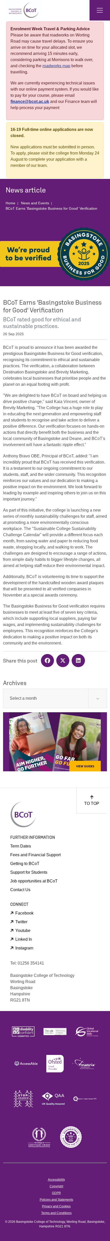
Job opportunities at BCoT (34, 881)
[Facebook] (48, 661)
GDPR (56, 1193)
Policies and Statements (56, 1199)
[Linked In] (79, 661)
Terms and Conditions (56, 1213)
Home (10, 203)
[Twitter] (64, 661)
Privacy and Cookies (56, 1206)
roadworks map (56, 66)
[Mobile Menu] (100, 10)
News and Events (35, 203)
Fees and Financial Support (35, 855)
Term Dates (20, 846)
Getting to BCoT (24, 863)
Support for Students (28, 872)
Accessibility (56, 1179)
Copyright (56, 1186)
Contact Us (20, 890)
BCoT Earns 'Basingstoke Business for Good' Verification (51, 208)
